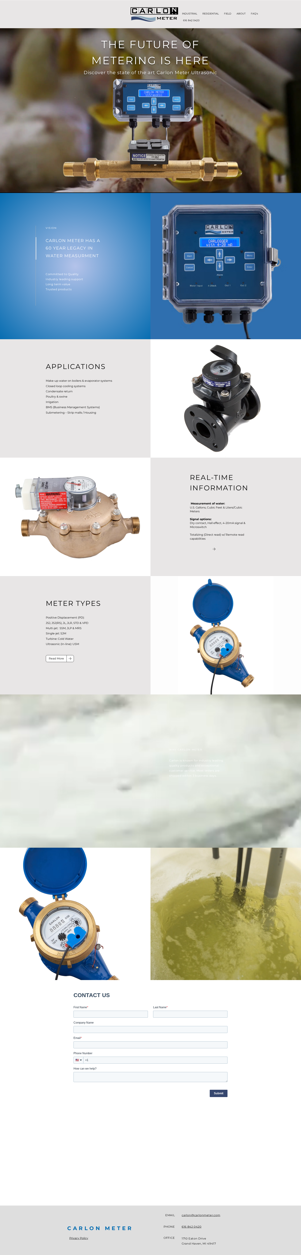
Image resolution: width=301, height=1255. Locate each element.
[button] (189, 13)
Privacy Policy (78, 1238)
